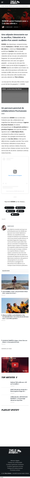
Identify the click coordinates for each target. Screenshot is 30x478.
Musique (6, 6)
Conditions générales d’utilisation (15, 464)
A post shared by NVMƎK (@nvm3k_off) (15, 191)
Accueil (2, 6)
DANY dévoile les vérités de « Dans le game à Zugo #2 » (18, 390)
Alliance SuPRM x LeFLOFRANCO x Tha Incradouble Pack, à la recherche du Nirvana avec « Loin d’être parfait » (15, 316)
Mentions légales (15, 460)
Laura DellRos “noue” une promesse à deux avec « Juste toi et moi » (15, 292)
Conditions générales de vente (15, 466)
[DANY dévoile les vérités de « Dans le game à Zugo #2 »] (5, 391)
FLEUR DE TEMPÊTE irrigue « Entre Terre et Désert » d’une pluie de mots (14, 341)
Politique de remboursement (15, 468)
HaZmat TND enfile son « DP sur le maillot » (18, 383)
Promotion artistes (15, 470)
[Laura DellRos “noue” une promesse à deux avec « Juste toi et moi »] (15, 282)
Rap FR (3, 219)
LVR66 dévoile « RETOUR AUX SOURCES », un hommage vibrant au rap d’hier (18, 398)
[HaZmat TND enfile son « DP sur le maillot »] (5, 384)
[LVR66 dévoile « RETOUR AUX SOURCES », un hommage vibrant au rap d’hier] (5, 398)
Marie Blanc (9, 27)
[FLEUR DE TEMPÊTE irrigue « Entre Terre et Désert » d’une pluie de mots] (15, 330)
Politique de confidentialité (15, 462)
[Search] (28, 2)
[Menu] (2, 2)
